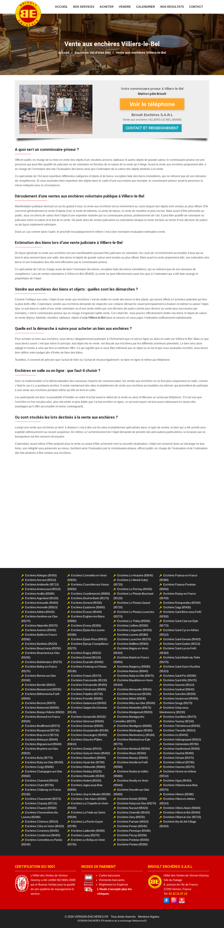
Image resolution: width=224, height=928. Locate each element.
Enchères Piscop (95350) (132, 835)
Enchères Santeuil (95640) (178, 689)
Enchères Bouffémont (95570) (42, 725)
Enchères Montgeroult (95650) (134, 712)
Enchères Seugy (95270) (177, 703)
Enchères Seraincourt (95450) (180, 698)
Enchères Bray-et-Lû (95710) (42, 735)
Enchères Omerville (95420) (133, 812)
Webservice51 (139, 920)
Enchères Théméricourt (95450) (181, 725)
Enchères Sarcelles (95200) (179, 693)
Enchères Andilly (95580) (39, 593)
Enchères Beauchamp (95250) (43, 648)
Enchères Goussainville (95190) (89, 730)
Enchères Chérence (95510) (41, 821)
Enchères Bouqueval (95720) (42, 730)
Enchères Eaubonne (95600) (88, 607)
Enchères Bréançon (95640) (41, 739)
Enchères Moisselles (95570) (134, 707)
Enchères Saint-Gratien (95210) (181, 643)
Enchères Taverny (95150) (178, 721)
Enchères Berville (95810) (40, 684)
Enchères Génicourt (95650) (87, 721)
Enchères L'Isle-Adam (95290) (88, 798)
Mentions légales (148, 916)
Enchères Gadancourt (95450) (88, 703)
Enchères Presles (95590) (132, 844)
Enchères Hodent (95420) (86, 780)
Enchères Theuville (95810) (179, 730)
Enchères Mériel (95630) (131, 698)
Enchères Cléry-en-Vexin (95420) (44, 826)
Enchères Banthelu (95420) (41, 643)
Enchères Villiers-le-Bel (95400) (181, 812)
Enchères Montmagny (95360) (134, 730)
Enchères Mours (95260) (131, 753)
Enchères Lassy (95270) (85, 835)
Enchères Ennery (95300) (86, 625)
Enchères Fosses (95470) (86, 675)
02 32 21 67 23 (178, 893)
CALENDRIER (145, 6)
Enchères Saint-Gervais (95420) (182, 639)
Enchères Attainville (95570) (41, 625)
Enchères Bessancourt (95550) (43, 689)
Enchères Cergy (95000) (39, 766)
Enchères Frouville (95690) (87, 698)
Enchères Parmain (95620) (133, 821)
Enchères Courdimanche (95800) (90, 593)
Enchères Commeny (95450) (42, 830)
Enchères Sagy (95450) (177, 607)
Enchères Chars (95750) (39, 785)
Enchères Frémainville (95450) (89, 684)
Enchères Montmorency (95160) (136, 735)
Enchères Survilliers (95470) (179, 716)
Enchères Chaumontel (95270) (43, 798)
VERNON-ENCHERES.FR (91, 916)
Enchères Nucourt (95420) (132, 807)
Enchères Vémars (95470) (178, 757)
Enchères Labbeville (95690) (88, 830)
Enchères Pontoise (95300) (133, 839)
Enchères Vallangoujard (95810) (182, 739)
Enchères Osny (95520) (131, 817)
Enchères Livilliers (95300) (132, 625)
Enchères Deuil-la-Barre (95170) (90, 598)
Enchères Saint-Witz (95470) (180, 680)
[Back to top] (214, 918)
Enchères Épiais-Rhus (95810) (89, 639)
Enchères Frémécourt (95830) (88, 689)
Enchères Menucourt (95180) (134, 693)
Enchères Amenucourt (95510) (43, 589)
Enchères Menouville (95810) (134, 689)
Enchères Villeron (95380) (178, 794)
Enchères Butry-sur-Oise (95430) (44, 762)
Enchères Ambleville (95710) (42, 584)
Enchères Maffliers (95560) (132, 643)
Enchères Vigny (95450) (177, 780)
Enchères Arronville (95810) (41, 607)
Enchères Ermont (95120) (86, 657)
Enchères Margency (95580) (133, 666)
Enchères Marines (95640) (132, 671)
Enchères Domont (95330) (86, 602)
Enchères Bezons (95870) (40, 703)
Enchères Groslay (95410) (86, 748)
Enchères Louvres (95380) (132, 634)
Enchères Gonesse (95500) (87, 725)
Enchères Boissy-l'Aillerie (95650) (44, 712)
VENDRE (125, 6)
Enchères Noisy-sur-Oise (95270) (136, 803)
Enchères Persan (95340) (132, 826)
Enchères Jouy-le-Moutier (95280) (90, 794)
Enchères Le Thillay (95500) (133, 621)
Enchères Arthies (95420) (39, 611)
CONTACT (196, 6)
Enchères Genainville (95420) (88, 716)
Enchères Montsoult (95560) (133, 748)
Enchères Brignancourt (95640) (43, 744)
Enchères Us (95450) (175, 735)
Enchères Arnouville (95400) (41, 602)
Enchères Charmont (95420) (41, 780)
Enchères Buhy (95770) (39, 757)
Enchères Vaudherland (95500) (181, 748)
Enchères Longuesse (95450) (134, 630)
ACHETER (107, 6)
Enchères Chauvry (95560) (40, 807)
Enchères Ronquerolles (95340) (182, 602)
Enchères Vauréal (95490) (178, 753)
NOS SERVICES (83, 6)
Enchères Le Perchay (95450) (134, 589)
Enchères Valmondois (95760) (181, 744)
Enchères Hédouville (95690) (88, 766)
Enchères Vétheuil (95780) (178, 762)
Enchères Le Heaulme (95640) (135, 575)
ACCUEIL (61, 6)
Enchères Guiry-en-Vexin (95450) (90, 753)
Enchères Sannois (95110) (178, 684)
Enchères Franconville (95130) (89, 680)
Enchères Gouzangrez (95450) (89, 735)
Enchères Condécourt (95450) (42, 835)
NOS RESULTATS (172, 6)
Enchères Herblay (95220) (86, 771)
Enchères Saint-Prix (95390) (179, 675)
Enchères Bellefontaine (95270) (43, 662)
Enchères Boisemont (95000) (42, 707)
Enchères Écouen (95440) (86, 611)
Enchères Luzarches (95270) (134, 639)
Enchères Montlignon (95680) (134, 725)
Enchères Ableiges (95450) (41, 575)
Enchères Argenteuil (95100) (41, 598)
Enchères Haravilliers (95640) (88, 757)
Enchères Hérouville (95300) (87, 776)
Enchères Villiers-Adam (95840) (181, 807)
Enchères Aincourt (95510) (40, 580)
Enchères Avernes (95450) (40, 630)
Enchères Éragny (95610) (86, 652)
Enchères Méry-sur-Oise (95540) (136, 703)
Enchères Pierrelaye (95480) (134, 830)
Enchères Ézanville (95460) (87, 662)
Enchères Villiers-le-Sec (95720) (182, 817)
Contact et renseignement (152, 128)
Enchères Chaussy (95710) (41, 803)
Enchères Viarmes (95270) (178, 766)
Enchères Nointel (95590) (132, 798)
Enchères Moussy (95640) (132, 757)
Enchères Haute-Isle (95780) (87, 762)
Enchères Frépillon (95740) (87, 693)
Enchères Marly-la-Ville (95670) (135, 675)
